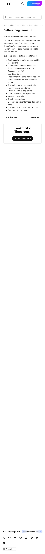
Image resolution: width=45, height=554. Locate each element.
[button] (8, 25)
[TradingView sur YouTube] (15, 537)
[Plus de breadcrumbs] (18, 25)
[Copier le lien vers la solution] (31, 30)
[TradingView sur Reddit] (4, 543)
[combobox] (22, 17)
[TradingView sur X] (4, 537)
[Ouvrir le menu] (3, 3)
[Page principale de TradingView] (9, 3)
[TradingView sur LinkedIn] (26, 537)
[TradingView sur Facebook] (9, 537)
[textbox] (23, 17)
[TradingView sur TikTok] (37, 537)
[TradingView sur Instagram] (20, 537)
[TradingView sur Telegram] (31, 537)
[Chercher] (22, 3)
